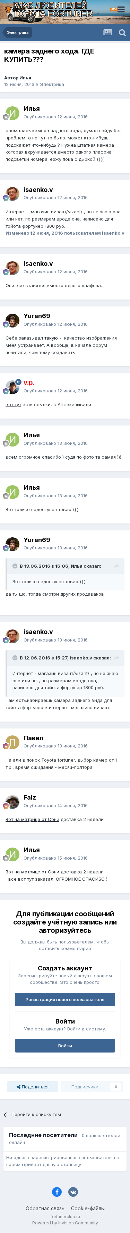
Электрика (52, 84)
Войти (65, 1045)
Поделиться (34, 1086)
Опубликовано (56, 116)
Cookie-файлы (88, 1208)
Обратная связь (45, 1208)
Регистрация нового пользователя (65, 999)
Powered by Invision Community (65, 1222)
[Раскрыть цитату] (15, 566)
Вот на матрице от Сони (32, 819)
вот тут (13, 404)
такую (51, 338)
